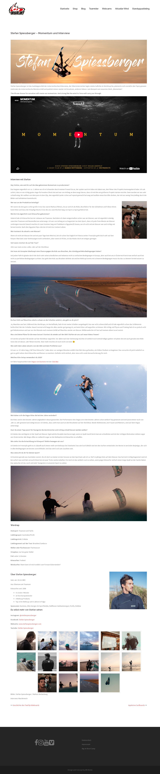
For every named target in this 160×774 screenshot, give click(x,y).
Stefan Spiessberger (27, 619)
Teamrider (93, 9)
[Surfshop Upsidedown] (17, 8)
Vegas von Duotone (38, 361)
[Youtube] (46, 744)
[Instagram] (41, 744)
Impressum (86, 744)
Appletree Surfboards (136, 705)
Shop (75, 9)
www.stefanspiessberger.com (30, 624)
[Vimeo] (51, 744)
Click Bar (55, 361)
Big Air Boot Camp (88, 748)
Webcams (107, 9)
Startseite (64, 9)
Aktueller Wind (122, 9)
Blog (83, 9)
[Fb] (36, 744)
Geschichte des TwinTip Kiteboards (26, 705)
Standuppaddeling (141, 9)
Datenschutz (86, 740)
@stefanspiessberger (28, 615)
